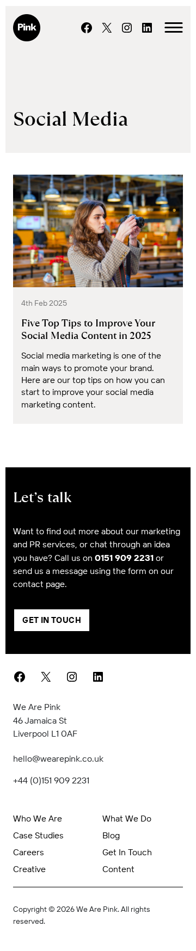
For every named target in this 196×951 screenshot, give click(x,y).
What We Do (126, 818)
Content (118, 868)
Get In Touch (51, 620)
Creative (29, 868)
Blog (111, 835)
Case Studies (38, 835)
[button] (173, 27)
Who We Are (37, 818)
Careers (28, 852)
